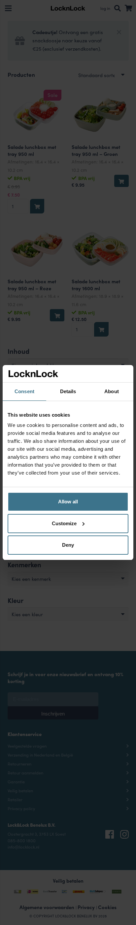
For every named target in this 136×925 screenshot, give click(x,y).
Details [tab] (68, 391)
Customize (64, 523)
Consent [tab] (24, 391)
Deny (68, 545)
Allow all (68, 501)
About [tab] (111, 391)
